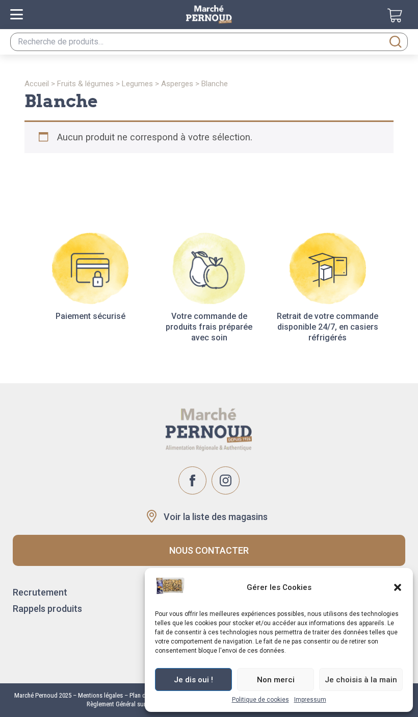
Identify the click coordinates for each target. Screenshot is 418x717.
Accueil (36, 83)
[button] (398, 587)
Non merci (276, 679)
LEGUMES (137, 83)
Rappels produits (47, 608)
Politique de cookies (260, 699)
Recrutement (40, 592)
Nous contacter (209, 550)
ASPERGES (177, 83)
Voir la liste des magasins (216, 516)
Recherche (395, 42)
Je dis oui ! (193, 679)
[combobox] (209, 42)
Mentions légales (99, 695)
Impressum (310, 699)
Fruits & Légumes (85, 83)
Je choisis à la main (361, 679)
